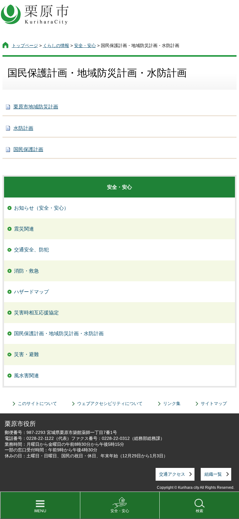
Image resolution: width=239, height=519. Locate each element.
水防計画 (23, 128)
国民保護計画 (28, 149)
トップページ (25, 45)
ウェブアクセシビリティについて (110, 403)
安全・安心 (119, 511)
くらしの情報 (56, 45)
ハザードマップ (31, 291)
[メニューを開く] (40, 505)
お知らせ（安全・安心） (41, 208)
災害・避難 (26, 354)
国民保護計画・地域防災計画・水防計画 (59, 333)
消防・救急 (26, 271)
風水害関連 (26, 375)
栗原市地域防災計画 (35, 106)
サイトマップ (214, 403)
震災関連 (24, 228)
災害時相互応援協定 (36, 312)
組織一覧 (213, 474)
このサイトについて (37, 403)
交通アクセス (172, 474)
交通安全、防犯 (31, 249)
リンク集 (171, 403)
